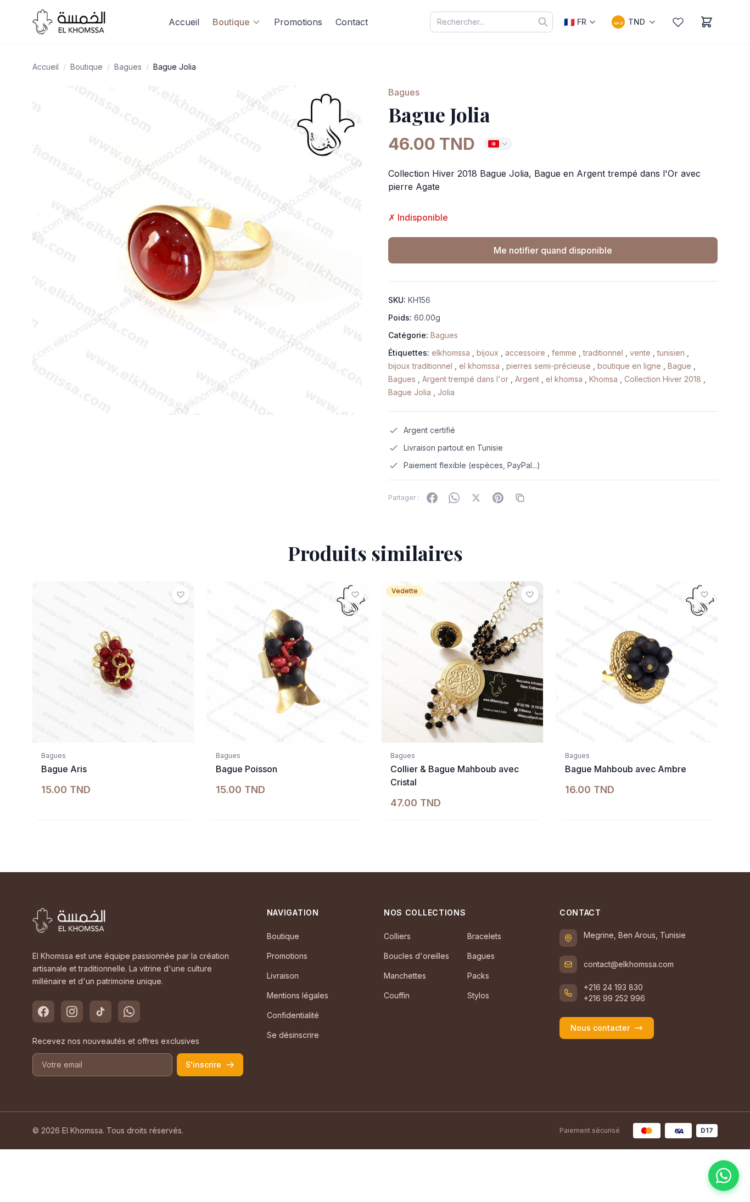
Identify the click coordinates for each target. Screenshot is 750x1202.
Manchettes (405, 975)
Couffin (397, 995)
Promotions (298, 21)
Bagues (128, 66)
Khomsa (603, 379)
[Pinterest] (498, 498)
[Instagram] (72, 1012)
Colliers (397, 936)
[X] (476, 498)
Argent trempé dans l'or (465, 379)
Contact (351, 21)
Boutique (231, 21)
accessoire (525, 352)
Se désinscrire (293, 1035)
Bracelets (484, 936)
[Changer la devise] (498, 143)
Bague (679, 365)
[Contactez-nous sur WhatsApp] (723, 1175)
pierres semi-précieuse (548, 365)
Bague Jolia (409, 392)
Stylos (478, 995)
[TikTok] (100, 1012)
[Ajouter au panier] (179, 728)
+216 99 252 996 (614, 998)
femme (564, 352)
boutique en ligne (629, 365)
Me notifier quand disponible (553, 250)
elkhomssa (451, 352)
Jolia (446, 392)
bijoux (488, 352)
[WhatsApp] (454, 498)
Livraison (283, 975)
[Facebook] (432, 498)
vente (640, 352)
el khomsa (564, 379)
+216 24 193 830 (613, 987)
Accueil (184, 21)
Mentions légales (297, 995)
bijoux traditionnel (420, 365)
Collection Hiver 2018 (662, 379)
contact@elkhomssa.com (629, 964)
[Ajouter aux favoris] (180, 594)
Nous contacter (600, 1027)
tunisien (671, 352)
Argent (527, 379)
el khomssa (479, 365)
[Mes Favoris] (678, 22)
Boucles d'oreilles (416, 956)
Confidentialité (293, 1015)
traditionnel (603, 352)
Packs (478, 975)
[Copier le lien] (520, 498)
